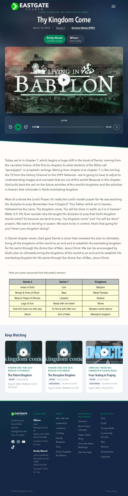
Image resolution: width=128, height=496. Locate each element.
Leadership (61, 423)
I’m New (60, 433)
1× (117, 127)
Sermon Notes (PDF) (83, 27)
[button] (64, 80)
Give (58, 446)
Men (103, 441)
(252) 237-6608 (40, 437)
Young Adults (107, 428)
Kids (103, 418)
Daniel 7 (60, 27)
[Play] (18, 127)
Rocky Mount (40, 451)
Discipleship (107, 451)
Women (105, 446)
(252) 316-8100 (40, 464)
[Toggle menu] (113, 6)
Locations (60, 428)
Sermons (82, 421)
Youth (103, 423)
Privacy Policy (111, 491)
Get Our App (84, 452)
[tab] (54, 39)
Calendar (105, 456)
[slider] (71, 127)
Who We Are (62, 418)
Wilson (37, 420)
